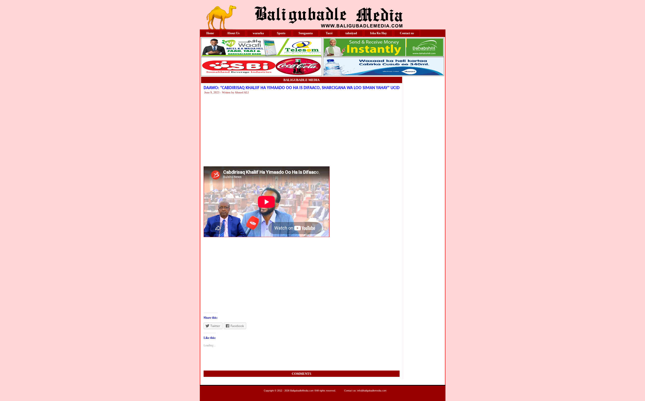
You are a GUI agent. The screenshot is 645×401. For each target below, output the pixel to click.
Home (210, 33)
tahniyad (351, 33)
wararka (258, 33)
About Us (233, 33)
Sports (281, 33)
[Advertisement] (356, 130)
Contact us (407, 33)
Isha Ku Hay (378, 33)
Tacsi (329, 33)
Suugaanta (306, 33)
